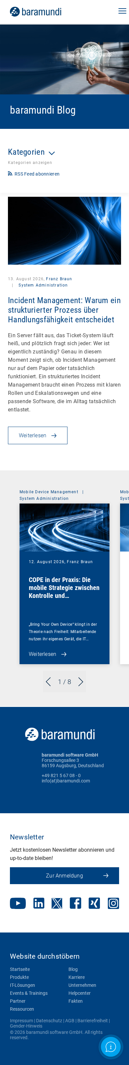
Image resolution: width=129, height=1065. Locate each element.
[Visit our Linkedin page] (38, 904)
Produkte (19, 977)
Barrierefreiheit (92, 1020)
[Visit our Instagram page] (113, 904)
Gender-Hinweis (26, 1026)
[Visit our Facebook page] (75, 903)
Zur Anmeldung (64, 876)
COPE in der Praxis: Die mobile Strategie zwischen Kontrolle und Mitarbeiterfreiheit (64, 592)
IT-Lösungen (22, 985)
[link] (45, 12)
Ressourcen (22, 1009)
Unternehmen (82, 985)
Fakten (75, 1001)
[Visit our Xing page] (94, 903)
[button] (122, 11)
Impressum (21, 1020)
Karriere (76, 977)
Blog (73, 969)
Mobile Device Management (49, 492)
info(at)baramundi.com (66, 780)
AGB (69, 1020)
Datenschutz (49, 1020)
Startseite (20, 969)
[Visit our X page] (57, 904)
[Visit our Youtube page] (18, 904)
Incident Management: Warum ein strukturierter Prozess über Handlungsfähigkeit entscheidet (64, 309)
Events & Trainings (29, 993)
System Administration (42, 285)
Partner (17, 1001)
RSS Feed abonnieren (37, 174)
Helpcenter (79, 993)
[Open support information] (111, 1047)
